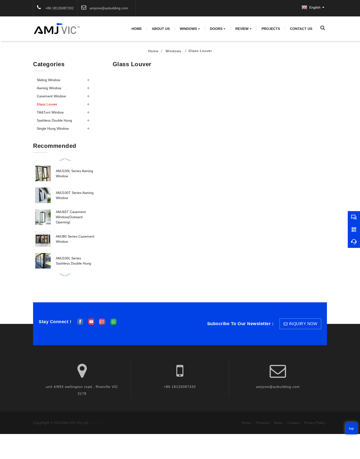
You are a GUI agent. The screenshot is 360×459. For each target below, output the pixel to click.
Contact (293, 423)
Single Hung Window (53, 128)
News (278, 423)
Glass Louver (200, 51)
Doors (216, 29)
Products (262, 423)
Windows (188, 29)
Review (242, 29)
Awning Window (49, 88)
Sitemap (95, 423)
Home (137, 28)
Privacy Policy (314, 423)
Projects (271, 28)
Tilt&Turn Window (50, 112)
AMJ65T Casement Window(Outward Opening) (71, 217)
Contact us (301, 28)
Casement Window (51, 96)
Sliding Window (48, 80)
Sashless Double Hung (54, 120)
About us (161, 28)
